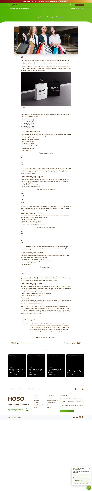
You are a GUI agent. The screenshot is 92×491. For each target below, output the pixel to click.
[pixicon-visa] (74, 417)
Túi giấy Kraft (31, 136)
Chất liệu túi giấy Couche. (28, 127)
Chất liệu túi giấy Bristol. (28, 126)
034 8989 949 (12, 8)
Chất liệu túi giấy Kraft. (27, 121)
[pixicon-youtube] (83, 389)
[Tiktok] (21, 410)
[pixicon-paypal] (82, 417)
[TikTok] (82, 8)
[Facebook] (76, 8)
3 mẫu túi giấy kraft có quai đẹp (74, 371)
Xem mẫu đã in (76, 477)
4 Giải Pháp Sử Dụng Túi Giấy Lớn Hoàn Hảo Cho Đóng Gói (54, 371)
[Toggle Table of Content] (34, 120)
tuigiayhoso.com (33, 320)
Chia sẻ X (53, 337)
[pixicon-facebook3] (75, 389)
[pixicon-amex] (79, 417)
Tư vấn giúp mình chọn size (78, 480)
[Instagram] (80, 8)
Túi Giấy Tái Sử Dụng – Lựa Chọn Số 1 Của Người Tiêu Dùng (16, 371)
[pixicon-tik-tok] (78, 389)
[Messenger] (12, 410)
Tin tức (65, 4)
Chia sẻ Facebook (42, 337)
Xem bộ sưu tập (62, 1)
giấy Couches (61, 286)
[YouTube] (78, 8)
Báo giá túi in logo (77, 475)
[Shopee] (17, 410)
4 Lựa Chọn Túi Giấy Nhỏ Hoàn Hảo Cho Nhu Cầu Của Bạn (36, 371)
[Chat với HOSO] (89, 488)
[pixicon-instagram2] (80, 389)
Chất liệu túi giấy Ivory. (27, 124)
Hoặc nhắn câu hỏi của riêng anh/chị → (81, 483)
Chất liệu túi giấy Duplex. (28, 123)
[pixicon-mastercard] (77, 417)
